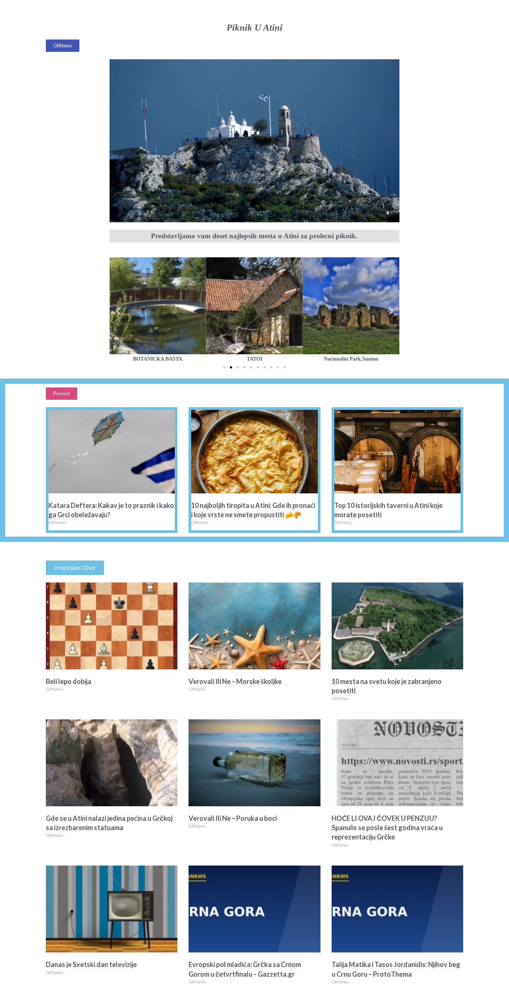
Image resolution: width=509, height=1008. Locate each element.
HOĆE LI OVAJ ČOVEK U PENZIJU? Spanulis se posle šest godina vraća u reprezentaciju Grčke (387, 827)
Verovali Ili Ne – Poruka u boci (233, 818)
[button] (62, 46)
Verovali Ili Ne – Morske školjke (235, 681)
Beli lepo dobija (68, 681)
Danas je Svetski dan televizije (91, 964)
